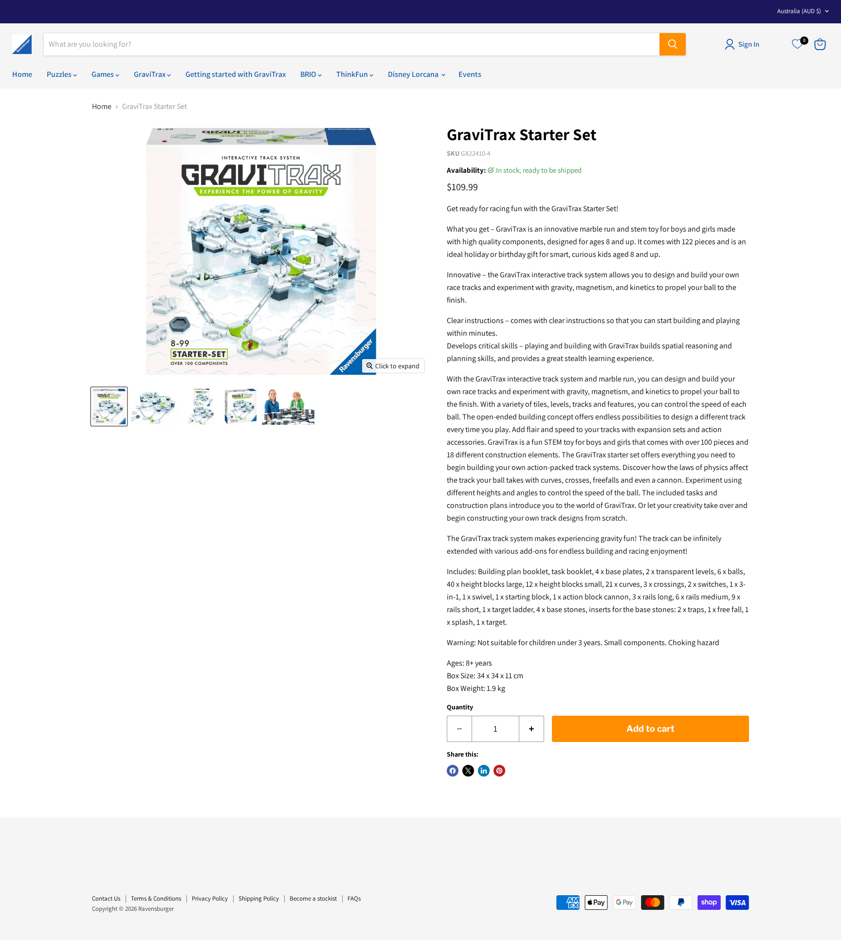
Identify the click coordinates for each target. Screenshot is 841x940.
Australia (799, 11)
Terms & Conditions (156, 898)
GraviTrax (150, 74)
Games (103, 74)
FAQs (354, 898)
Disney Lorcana (414, 74)
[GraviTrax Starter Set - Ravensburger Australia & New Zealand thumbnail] (109, 406)
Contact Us (106, 898)
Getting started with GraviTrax (235, 74)
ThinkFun (352, 74)
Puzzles (60, 74)
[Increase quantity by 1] (531, 729)
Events (469, 74)
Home (22, 74)
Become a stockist (313, 898)
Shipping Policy (258, 898)
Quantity (460, 707)
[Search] (672, 44)
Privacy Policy (210, 898)
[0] (797, 44)
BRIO (309, 74)
